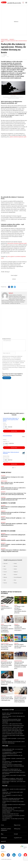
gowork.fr (3, 841)
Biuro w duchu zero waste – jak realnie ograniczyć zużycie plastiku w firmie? (12, 483)
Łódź (4, 566)
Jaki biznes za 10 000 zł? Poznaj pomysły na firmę (13, 725)
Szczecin (5, 571)
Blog (2, 834)
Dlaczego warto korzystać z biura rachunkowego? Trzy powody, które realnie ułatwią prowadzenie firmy (13, 494)
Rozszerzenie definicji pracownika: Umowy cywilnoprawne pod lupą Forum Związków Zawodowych (11, 721)
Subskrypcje (4, 837)
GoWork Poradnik (4, 39)
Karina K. (5, 55)
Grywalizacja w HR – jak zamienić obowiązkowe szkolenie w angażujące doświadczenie (7, 629)
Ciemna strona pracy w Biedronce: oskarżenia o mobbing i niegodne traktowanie (13, 550)
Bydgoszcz (16, 571)
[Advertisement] (14, 21)
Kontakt (16, 834)
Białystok (5, 577)
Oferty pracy (17, 828)
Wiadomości (12, 39)
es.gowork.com (18, 837)
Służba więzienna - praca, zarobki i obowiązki (12, 732)
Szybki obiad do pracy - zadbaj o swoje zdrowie (12, 727)
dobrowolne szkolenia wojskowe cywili (17, 243)
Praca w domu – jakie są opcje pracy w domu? (12, 723)
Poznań (5, 569)
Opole (5, 580)
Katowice (15, 574)
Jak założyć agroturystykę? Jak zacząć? (10, 813)
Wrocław (15, 566)
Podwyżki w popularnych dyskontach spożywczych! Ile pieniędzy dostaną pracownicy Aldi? (13, 499)
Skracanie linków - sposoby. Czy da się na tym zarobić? (20, 646)
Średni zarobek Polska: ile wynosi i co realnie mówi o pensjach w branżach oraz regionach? (13, 488)
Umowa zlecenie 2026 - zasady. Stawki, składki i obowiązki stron (7, 698)
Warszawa (5, 563)
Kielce (15, 580)
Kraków (15, 563)
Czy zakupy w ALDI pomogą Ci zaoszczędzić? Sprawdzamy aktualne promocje (20, 609)
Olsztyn (15, 582)
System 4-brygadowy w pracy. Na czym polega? (12, 733)
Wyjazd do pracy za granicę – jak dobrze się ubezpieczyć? (7, 682)
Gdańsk (15, 569)
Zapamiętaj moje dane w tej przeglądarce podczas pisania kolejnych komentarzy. (12, 374)
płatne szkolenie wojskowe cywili (18, 137)
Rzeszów (5, 582)
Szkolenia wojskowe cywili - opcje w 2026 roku (13, 540)
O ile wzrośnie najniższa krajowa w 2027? (6, 608)
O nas (2, 825)
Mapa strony (17, 825)
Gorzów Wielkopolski (17, 577)
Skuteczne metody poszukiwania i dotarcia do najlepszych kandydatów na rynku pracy (20, 665)
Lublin (5, 574)
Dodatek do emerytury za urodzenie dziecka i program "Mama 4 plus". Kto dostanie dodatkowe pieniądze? (13, 766)
